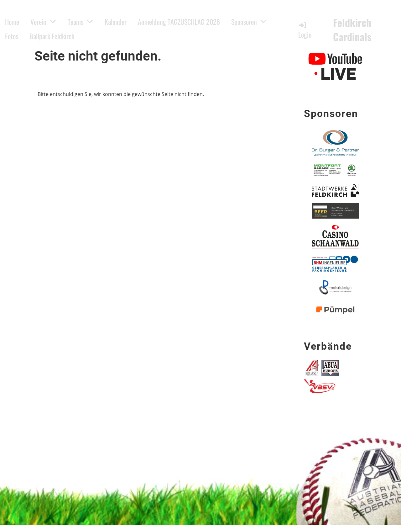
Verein (38, 22)
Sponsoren (244, 22)
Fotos (11, 36)
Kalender (116, 22)
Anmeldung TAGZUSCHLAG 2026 (179, 22)
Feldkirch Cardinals (352, 30)
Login (305, 34)
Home (12, 22)
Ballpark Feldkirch (52, 36)
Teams (75, 22)
